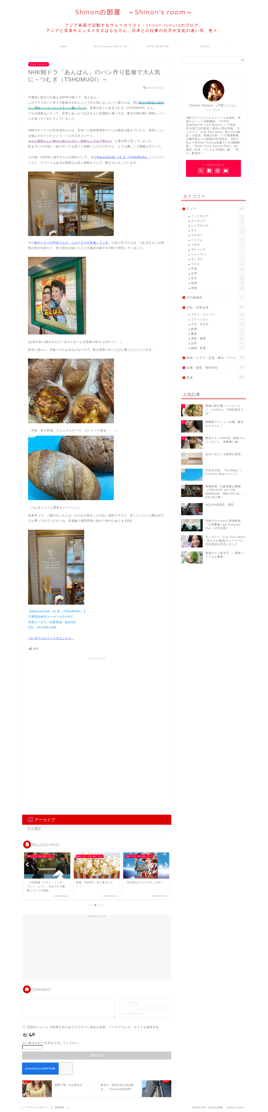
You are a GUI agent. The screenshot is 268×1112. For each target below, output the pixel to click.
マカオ (216, 244)
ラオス (217, 264)
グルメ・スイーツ (38, 64)
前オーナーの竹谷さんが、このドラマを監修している (71, 242)
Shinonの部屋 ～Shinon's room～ (134, 12)
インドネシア (217, 216)
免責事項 (59, 1107)
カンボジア (217, 220)
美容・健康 (217, 338)
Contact (205, 46)
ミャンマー (216, 254)
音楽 (215, 377)
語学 (217, 343)
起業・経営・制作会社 (215, 367)
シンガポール (216, 225)
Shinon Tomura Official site (110, 46)
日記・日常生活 (215, 307)
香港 (217, 287)
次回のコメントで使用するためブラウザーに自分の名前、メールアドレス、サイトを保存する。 (94, 1027)
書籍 (217, 333)
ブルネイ (216, 235)
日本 (217, 278)
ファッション (216, 319)
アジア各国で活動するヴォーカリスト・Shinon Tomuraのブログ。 (134, 28)
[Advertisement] (96, 688)
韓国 (217, 283)
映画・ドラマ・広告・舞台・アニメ (215, 357)
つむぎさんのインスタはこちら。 (51, 638)
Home (63, 46)
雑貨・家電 (217, 348)
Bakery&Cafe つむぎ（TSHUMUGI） (123, 157)
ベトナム (217, 240)
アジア (215, 208)
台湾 (216, 273)
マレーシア (216, 249)
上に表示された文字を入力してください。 (52, 1043)
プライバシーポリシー (37, 1107)
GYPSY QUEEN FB (158, 46)
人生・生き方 (217, 324)
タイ (217, 230)
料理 (217, 329)
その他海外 (215, 297)
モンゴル (216, 259)
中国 (217, 268)
